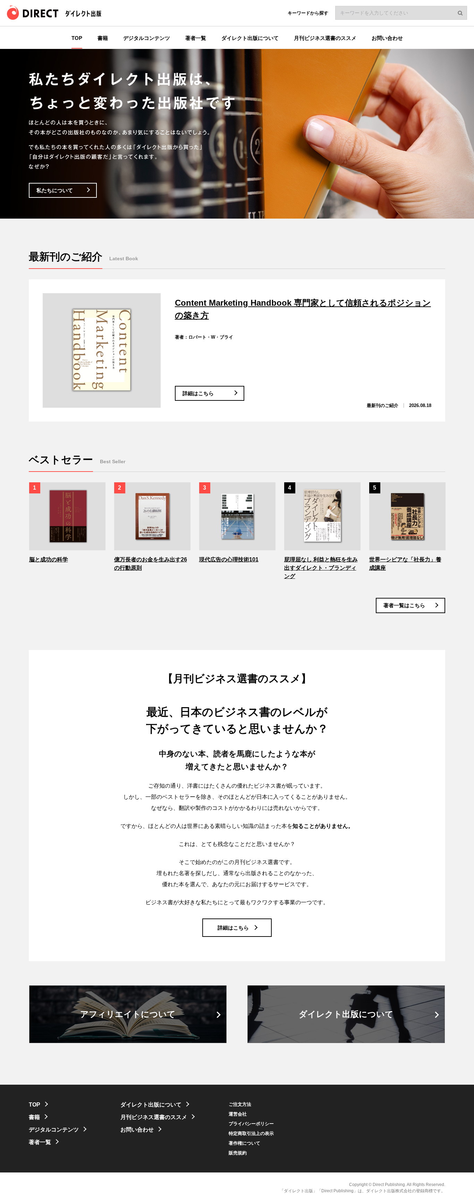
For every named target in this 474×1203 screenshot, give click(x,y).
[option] (67, 523)
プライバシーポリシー (251, 1123)
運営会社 (238, 1114)
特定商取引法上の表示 (251, 1133)
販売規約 (238, 1152)
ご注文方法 (240, 1104)
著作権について (244, 1143)
